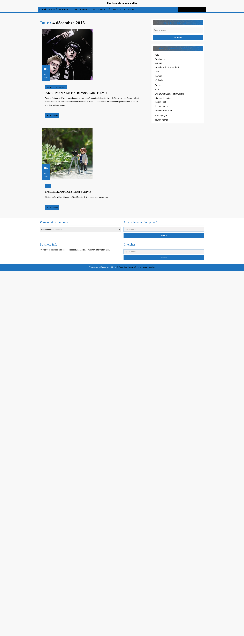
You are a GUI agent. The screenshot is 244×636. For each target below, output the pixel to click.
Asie (157, 72)
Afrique (158, 63)
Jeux (94, 9)
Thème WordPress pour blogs (102, 267)
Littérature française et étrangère (74, 9)
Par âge (51, 9)
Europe (49, 87)
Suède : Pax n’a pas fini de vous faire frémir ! (77, 92)
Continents (103, 9)
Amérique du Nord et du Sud (168, 67)
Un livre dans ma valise (122, 3)
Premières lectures (163, 110)
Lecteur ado (60, 87)
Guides (131, 9)
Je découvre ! (52, 116)
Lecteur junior (161, 106)
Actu (41, 9)
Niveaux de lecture (163, 98)
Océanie (159, 80)
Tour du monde (118, 9)
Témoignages (161, 115)
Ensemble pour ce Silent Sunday (68, 191)
